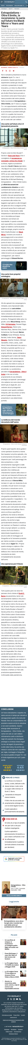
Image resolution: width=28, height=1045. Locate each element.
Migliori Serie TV (19, 5)
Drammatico (14, 890)
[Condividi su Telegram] (13, 70)
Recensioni (9, 5)
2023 (17, 888)
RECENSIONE (4, 67)
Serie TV (10, 8)
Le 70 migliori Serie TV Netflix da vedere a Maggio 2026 (12, 965)
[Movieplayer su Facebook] (8, 999)
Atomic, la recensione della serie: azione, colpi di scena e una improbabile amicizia (12, 985)
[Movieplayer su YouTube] (17, 999)
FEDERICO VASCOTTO (13, 67)
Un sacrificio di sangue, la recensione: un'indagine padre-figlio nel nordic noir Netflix (11, 944)
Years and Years (14, 156)
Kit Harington (10, 324)
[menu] (2, 2)
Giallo (19, 890)
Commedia (22, 888)
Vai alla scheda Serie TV (14, 895)
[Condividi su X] (6, 70)
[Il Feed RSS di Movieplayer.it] (20, 999)
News (2, 5)
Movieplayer (4, 8)
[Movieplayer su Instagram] (14, 999)
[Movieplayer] (14, 996)
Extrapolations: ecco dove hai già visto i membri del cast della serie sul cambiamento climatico (14, 924)
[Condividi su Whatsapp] (9, 70)
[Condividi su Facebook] (2, 70)
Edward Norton (6, 327)
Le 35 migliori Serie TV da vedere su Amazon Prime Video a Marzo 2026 (12, 974)
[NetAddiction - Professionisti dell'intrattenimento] (17, 1026)
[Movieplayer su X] (11, 999)
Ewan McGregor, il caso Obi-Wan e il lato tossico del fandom (11, 956)
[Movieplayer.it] (9, 2)
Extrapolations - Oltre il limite (18, 885)
